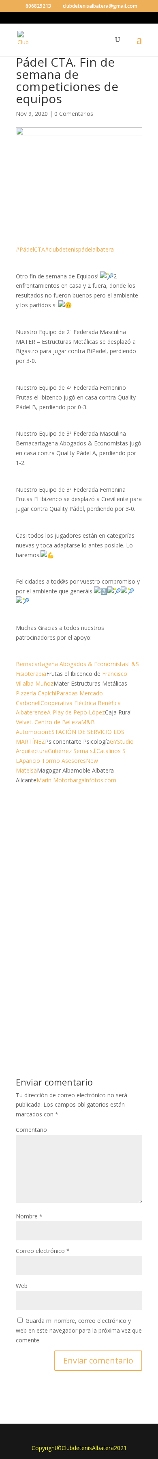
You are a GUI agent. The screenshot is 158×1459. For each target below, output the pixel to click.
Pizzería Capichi (36, 693)
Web (22, 1286)
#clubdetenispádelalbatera (79, 249)
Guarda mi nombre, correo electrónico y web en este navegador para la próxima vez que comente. (79, 1330)
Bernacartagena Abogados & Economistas (72, 664)
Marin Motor (53, 780)
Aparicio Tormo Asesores (52, 760)
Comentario (31, 1129)
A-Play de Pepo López (76, 712)
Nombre (29, 1216)
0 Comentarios (73, 113)
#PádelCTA (30, 249)
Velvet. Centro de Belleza (48, 722)
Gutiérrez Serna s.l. (72, 751)
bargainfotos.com (93, 780)
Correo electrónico (43, 1251)
